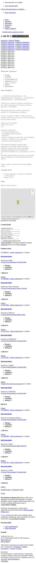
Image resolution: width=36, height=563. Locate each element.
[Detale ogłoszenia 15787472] (11, 462)
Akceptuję (4, 561)
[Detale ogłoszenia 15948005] (11, 279)
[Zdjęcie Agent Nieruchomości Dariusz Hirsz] (13, 314)
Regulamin (17, 547)
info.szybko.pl (5, 541)
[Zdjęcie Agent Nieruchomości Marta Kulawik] (13, 446)
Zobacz (3, 277)
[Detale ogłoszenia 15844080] (11, 436)
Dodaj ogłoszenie (10, 528)
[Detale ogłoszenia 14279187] (11, 357)
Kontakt (19, 548)
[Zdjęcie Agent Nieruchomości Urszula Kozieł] (13, 262)
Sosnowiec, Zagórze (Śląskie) (10, 40)
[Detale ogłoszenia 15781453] (12, 384)
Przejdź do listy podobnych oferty (13, 32)
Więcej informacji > (14, 559)
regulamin (4, 245)
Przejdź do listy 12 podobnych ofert (12, 490)
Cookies (12, 548)
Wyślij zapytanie (6, 243)
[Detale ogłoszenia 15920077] (11, 252)
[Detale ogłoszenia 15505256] (11, 410)
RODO (23, 245)
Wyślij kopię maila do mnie (11, 241)
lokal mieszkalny (6, 256)
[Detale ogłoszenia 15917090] (11, 305)
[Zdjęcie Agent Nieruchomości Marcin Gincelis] (14, 288)
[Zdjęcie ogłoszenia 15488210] (8, 42)
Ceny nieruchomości (11, 6)
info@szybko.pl (6, 540)
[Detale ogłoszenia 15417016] (11, 331)
